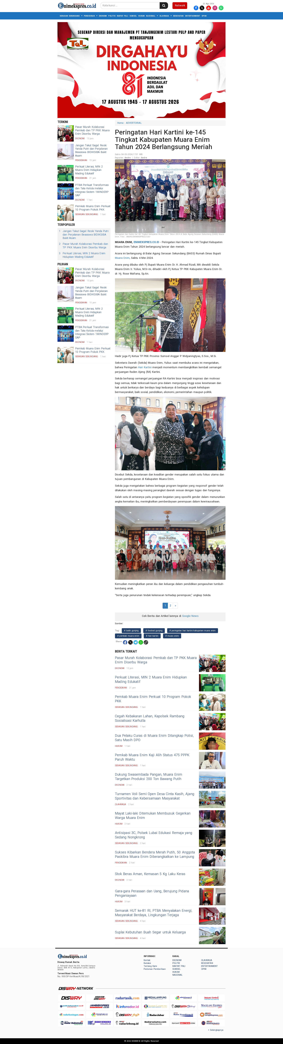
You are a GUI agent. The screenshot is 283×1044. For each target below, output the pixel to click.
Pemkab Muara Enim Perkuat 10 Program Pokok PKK (92, 208)
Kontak (147, 960)
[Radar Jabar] (155, 1014)
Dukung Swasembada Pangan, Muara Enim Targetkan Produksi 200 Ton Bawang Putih (148, 777)
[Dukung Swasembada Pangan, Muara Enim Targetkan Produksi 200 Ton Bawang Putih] (212, 780)
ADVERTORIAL (134, 123)
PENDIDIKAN (89, 16)
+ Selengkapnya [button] (215, 1030)
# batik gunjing (131, 630)
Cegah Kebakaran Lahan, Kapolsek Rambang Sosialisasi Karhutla (149, 718)
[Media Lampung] (155, 998)
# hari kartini (152, 635)
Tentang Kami (150, 966)
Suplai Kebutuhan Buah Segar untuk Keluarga (150, 932)
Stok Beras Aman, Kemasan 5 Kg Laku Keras (150, 874)
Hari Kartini (145, 367)
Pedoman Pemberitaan (155, 969)
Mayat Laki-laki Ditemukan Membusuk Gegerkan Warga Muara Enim (152, 815)
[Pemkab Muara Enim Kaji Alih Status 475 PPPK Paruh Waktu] (212, 760)
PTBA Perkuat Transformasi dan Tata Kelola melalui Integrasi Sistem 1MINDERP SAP (92, 190)
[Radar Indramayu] (183, 998)
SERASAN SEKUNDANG (70, 16)
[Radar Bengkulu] (99, 1023)
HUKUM (141, 16)
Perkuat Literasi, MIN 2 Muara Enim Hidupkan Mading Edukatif (89, 170)
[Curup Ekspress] (211, 1014)
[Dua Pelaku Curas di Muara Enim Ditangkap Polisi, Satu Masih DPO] (212, 741)
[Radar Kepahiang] (183, 1014)
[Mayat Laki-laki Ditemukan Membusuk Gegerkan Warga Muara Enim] (212, 818)
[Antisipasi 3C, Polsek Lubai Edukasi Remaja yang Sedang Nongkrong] (212, 838)
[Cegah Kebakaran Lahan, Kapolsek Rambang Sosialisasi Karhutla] (212, 721)
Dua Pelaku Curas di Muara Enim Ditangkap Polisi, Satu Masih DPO (154, 738)
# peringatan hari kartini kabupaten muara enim (193, 630)
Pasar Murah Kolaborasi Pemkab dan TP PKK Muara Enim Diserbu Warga (92, 130)
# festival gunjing (154, 630)
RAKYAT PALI (122, 16)
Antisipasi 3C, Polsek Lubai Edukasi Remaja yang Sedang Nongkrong (153, 835)
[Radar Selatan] (211, 1023)
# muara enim (172, 635)
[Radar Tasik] (127, 998)
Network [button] (180, 6)
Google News (190, 616)
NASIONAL (150, 16)
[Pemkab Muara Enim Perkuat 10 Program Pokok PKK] (65, 213)
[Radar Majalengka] (99, 1014)
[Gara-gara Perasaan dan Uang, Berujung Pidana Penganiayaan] (212, 896)
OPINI (204, 16)
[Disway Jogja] (127, 1014)
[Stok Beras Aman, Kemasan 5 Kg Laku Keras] (212, 877)
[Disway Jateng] (183, 1006)
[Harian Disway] (99, 998)
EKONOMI (103, 16)
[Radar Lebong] (127, 1023)
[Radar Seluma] (155, 1023)
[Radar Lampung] (155, 1006)
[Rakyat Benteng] (183, 1023)
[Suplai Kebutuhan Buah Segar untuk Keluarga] (212, 935)
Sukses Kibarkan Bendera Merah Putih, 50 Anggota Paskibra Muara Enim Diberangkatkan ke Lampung (155, 854)
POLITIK (111, 16)
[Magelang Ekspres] (211, 1006)
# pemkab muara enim (128, 635)
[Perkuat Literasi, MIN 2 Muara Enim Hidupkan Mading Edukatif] (65, 173)
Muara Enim (122, 258)
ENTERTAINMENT (192, 16)
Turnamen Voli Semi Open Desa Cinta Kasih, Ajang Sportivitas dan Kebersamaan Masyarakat (154, 796)
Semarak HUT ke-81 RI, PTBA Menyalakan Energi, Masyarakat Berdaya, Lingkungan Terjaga (153, 913)
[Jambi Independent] (71, 1006)
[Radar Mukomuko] (71, 1023)
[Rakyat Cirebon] (211, 998)
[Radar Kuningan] (71, 1014)
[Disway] (71, 998)
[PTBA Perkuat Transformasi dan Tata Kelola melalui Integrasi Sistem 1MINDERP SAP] (65, 191)
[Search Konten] (163, 5)
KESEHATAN (178, 16)
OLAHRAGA (164, 16)
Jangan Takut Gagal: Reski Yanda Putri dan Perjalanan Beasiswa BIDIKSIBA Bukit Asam (91, 150)
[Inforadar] (127, 1006)
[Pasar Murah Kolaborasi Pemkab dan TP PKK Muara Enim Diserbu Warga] (65, 133)
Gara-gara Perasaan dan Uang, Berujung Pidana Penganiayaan (152, 893)
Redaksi (147, 963)
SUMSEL (133, 16)
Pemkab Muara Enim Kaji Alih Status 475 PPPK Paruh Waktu (152, 757)
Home (120, 123)
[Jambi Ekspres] (99, 1006)
